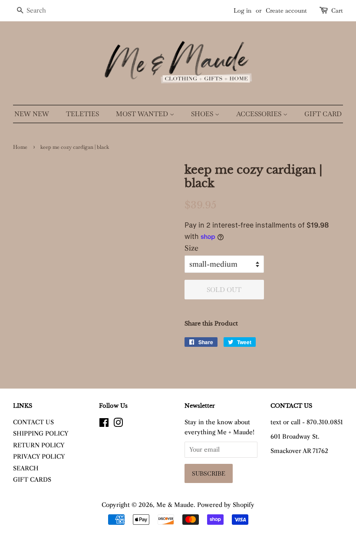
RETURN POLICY (39, 445)
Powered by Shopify (225, 505)
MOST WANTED (143, 114)
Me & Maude (175, 505)
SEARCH (26, 468)
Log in (242, 10)
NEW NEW (31, 114)
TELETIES (82, 114)
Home (20, 147)
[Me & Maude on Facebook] (104, 424)
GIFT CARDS (32, 479)
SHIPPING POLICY (41, 433)
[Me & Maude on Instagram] (118, 424)
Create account (286, 10)
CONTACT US (33, 422)
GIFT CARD (323, 114)
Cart (337, 10)
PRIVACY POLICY (39, 456)
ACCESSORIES (259, 114)
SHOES (203, 114)
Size (191, 248)
